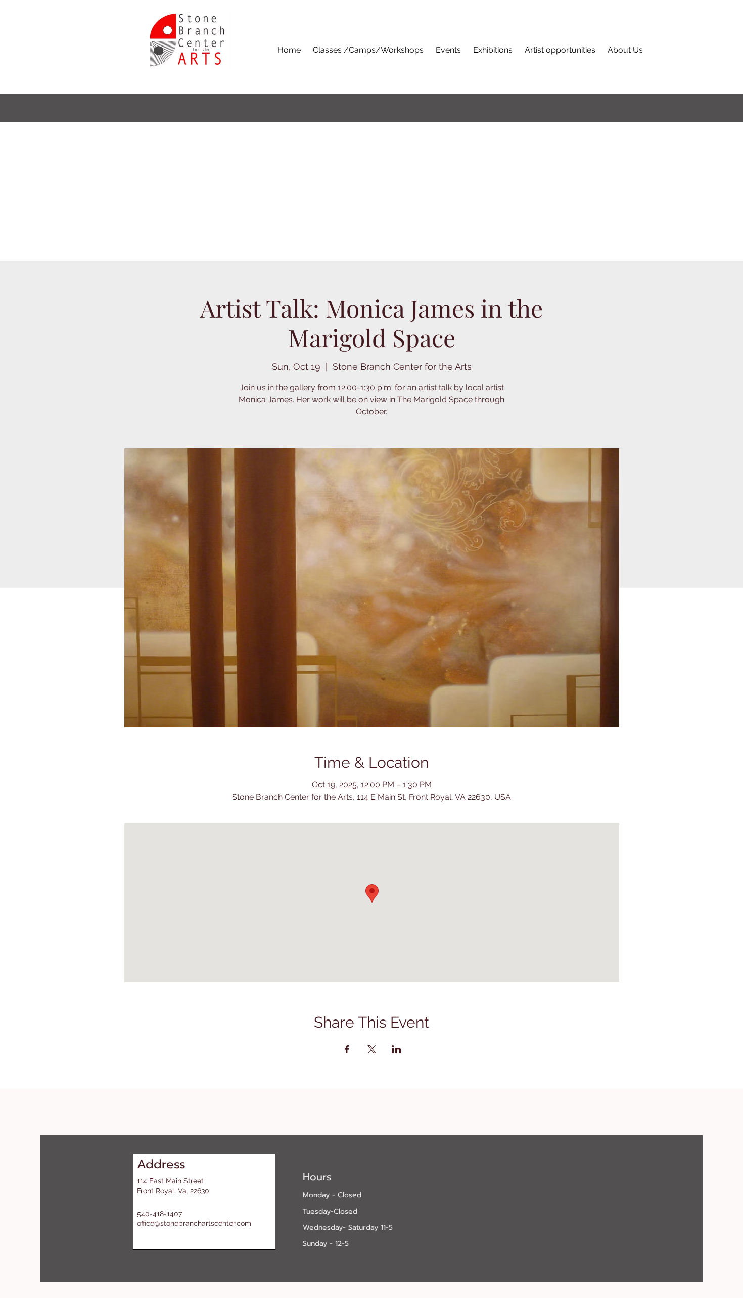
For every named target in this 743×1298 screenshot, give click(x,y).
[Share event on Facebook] (347, 1049)
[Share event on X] (372, 1049)
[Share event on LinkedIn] (396, 1049)
